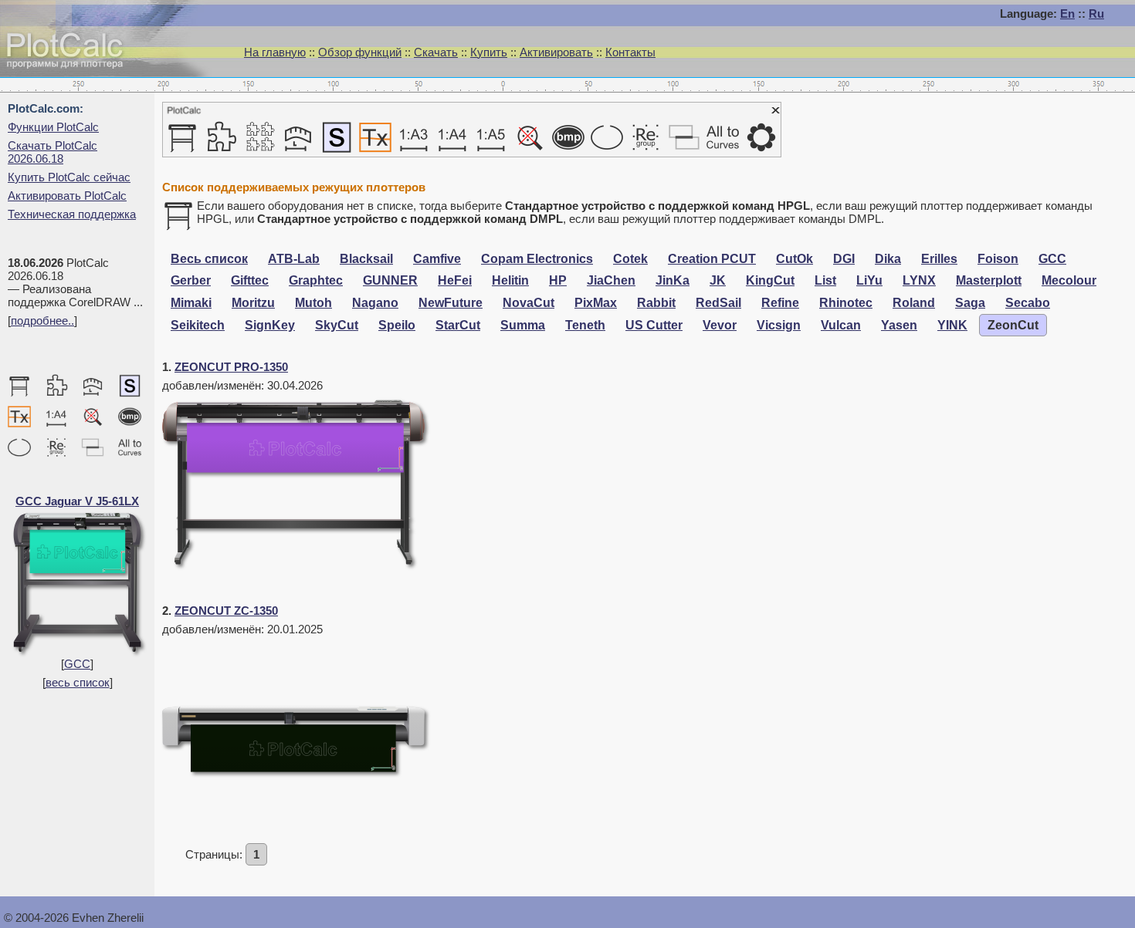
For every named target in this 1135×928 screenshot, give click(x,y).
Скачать (436, 52)
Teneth (585, 325)
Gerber (191, 280)
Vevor (720, 325)
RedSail (718, 302)
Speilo (396, 325)
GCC (77, 663)
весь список (78, 682)
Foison (997, 258)
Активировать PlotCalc (67, 195)
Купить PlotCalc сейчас (69, 177)
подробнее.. (42, 320)
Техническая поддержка (72, 214)
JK (718, 280)
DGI (844, 258)
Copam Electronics (537, 258)
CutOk (794, 258)
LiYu (869, 280)
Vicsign (779, 325)
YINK (952, 325)
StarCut (457, 325)
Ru (1096, 13)
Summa (522, 325)
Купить (488, 52)
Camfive (437, 258)
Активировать (556, 52)
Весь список (209, 258)
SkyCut (336, 325)
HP (558, 280)
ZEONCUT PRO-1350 (231, 366)
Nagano (375, 302)
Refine (780, 302)
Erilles (939, 258)
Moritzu (253, 302)
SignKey (270, 325)
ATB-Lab (294, 258)
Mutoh (313, 302)
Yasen (899, 325)
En (1067, 13)
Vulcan (841, 325)
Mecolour (1069, 280)
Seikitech (198, 325)
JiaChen (611, 280)
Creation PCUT (712, 258)
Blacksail (366, 258)
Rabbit (656, 302)
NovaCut (528, 302)
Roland (914, 302)
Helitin (510, 280)
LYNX (919, 280)
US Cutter (654, 325)
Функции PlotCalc (53, 126)
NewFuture (450, 302)
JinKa (672, 280)
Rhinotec (845, 302)
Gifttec (250, 280)
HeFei (455, 280)
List (825, 280)
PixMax (595, 302)
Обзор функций (359, 52)
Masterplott (989, 280)
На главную (275, 52)
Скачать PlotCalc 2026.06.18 (52, 152)
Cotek (630, 258)
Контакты (630, 52)
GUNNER (390, 280)
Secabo (1027, 302)
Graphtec (316, 280)
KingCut (770, 280)
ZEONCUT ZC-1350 (226, 610)
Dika (888, 258)
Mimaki (191, 302)
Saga (970, 302)
